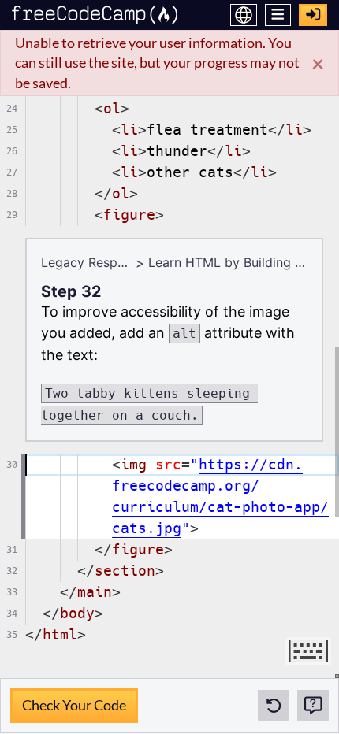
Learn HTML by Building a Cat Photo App (227, 262)
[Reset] (273, 705)
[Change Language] (243, 15)
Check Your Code (73, 701)
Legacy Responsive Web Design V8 (87, 262)
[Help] (313, 705)
